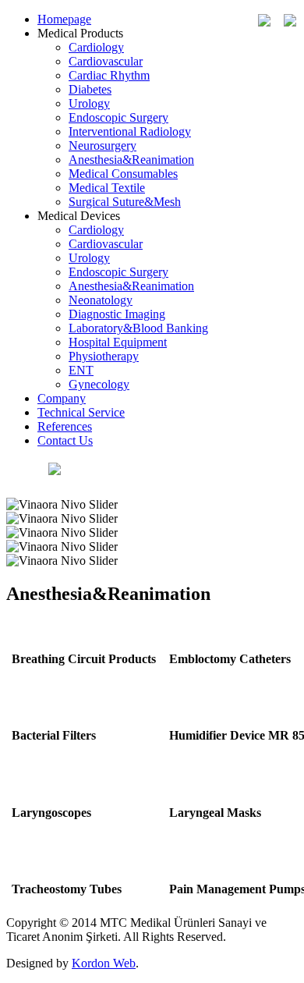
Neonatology (101, 300)
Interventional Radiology (130, 131)
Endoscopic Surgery (118, 117)
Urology (89, 103)
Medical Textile (107, 187)
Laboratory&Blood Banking (138, 328)
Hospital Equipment (118, 342)
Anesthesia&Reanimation (131, 159)
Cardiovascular (106, 61)
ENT (81, 370)
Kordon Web (104, 963)
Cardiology (96, 47)
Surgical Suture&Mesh (125, 201)
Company (61, 398)
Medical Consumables (123, 173)
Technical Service (81, 412)
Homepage (64, 19)
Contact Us (65, 440)
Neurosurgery (102, 145)
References (64, 426)
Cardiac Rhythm (109, 75)
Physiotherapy (104, 356)
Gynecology (99, 384)
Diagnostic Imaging (117, 314)
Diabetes (90, 89)
